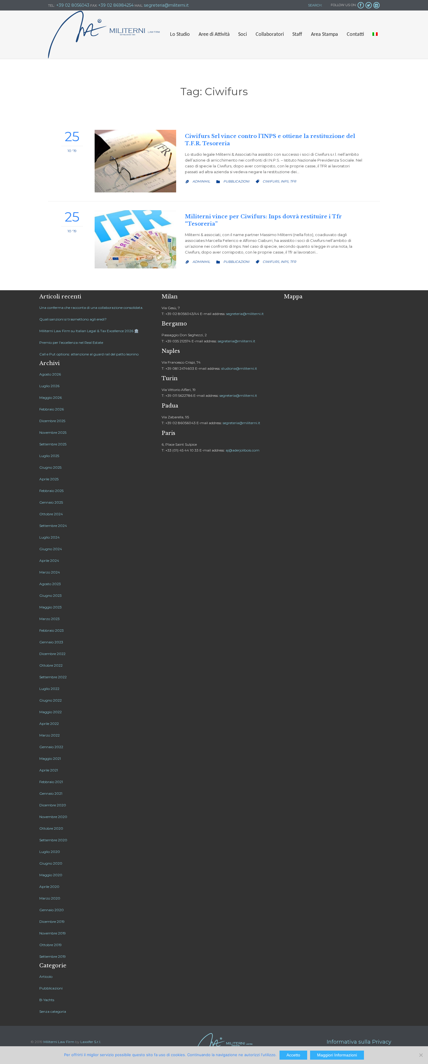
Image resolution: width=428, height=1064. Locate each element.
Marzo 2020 (49, 898)
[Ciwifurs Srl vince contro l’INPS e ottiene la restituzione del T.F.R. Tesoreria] (135, 161)
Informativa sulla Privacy (359, 1042)
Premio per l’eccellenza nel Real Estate (71, 342)
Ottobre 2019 (50, 945)
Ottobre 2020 (51, 828)
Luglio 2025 (49, 456)
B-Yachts (46, 1000)
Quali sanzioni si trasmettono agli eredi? (73, 319)
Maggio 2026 (50, 397)
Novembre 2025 (52, 432)
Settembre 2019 (52, 956)
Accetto (293, 1055)
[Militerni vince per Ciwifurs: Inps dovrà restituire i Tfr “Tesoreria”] (135, 239)
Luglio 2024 (49, 537)
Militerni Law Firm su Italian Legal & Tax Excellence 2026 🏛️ (89, 331)
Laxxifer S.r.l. (90, 1042)
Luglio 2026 (49, 386)
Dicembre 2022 (52, 653)
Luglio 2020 (49, 851)
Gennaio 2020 (51, 910)
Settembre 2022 (53, 677)
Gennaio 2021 (50, 793)
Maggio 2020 (50, 875)
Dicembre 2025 (52, 421)
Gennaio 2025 (51, 502)
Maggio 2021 (50, 758)
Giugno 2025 (50, 467)
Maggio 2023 (50, 607)
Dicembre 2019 (52, 921)
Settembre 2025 (52, 444)
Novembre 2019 (52, 933)
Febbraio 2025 (51, 490)
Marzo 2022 (49, 735)
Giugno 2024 (50, 549)
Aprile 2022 (49, 723)
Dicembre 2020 (52, 805)
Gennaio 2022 (51, 747)
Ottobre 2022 (51, 665)
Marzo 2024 (49, 572)
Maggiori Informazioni (337, 1055)
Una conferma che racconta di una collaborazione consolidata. (91, 307)
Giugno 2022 (50, 700)
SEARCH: (314, 5)
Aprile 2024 (49, 560)
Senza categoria (52, 1011)
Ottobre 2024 (51, 514)
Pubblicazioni (236, 181)
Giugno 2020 (50, 863)
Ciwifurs (271, 181)
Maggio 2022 (50, 712)
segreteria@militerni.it (245, 313)
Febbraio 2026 (51, 409)
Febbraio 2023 (51, 630)
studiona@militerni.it (239, 368)
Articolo (45, 976)
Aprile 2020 (49, 886)
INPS (285, 181)
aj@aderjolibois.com (242, 450)
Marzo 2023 (49, 619)
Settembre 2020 (53, 840)
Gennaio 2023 (51, 642)
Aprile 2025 (49, 479)
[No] (421, 1055)
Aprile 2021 (48, 770)
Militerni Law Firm (58, 1042)
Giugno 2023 (50, 595)
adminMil (201, 181)
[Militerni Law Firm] (104, 35)
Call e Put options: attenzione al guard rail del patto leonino (89, 354)
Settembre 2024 (53, 525)
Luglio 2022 (49, 688)
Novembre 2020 (53, 817)
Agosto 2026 (50, 374)
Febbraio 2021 (51, 782)
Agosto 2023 (50, 584)
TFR (293, 181)
